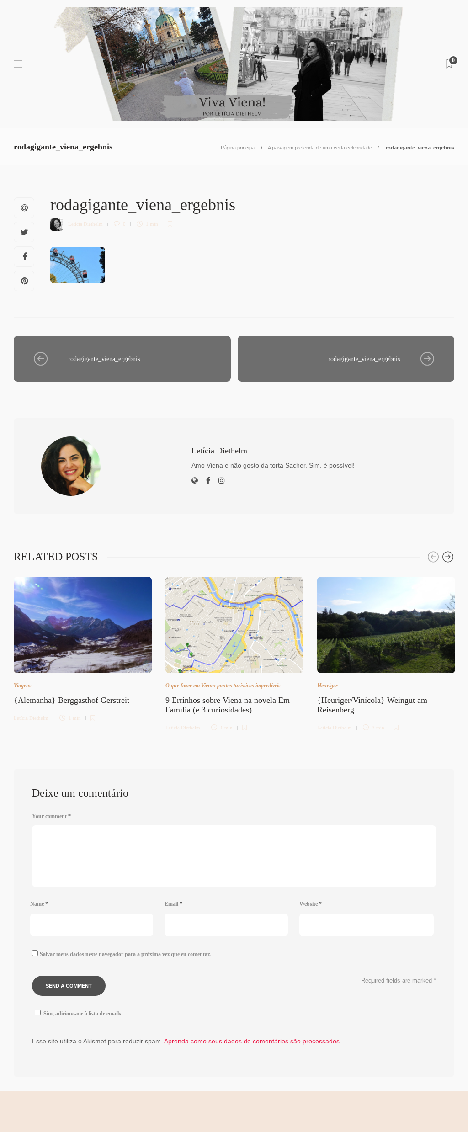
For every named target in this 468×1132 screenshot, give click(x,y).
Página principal (238, 147)
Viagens (23, 685)
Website (310, 904)
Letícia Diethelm (85, 224)
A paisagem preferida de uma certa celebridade (320, 147)
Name (39, 904)
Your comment (51, 816)
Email (173, 904)
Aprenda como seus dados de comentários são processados (252, 1041)
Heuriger (327, 685)
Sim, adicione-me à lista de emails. (82, 1013)
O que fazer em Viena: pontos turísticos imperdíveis (223, 685)
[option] (83, 648)
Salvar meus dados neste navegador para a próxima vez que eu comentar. (125, 954)
